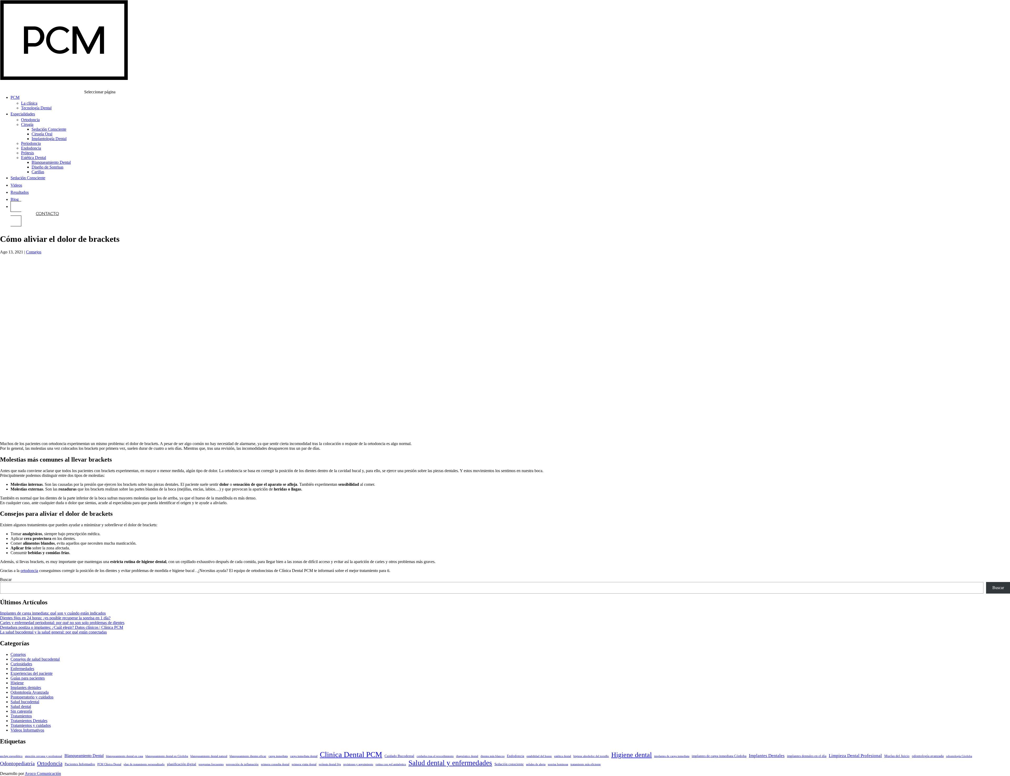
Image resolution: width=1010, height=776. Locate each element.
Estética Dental (33, 157)
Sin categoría (21, 711)
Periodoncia (31, 143)
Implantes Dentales (767, 755)
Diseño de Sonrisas (47, 167)
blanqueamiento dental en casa (124, 756)
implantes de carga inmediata (671, 756)
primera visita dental (304, 764)
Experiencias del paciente (32, 673)
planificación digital (181, 764)
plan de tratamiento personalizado (144, 764)
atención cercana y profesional (43, 756)
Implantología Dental (49, 138)
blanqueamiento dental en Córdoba (166, 756)
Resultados (20, 192)
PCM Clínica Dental (109, 764)
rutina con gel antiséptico (391, 764)
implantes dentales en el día (806, 756)
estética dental (562, 756)
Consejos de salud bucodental (35, 659)
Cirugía (27, 124)
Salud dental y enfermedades (450, 763)
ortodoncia (29, 570)
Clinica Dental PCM (351, 754)
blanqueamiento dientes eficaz (248, 756)
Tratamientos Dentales (29, 720)
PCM (15, 97)
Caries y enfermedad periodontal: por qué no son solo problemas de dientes (62, 622)
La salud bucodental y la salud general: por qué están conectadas (53, 632)
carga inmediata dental (303, 756)
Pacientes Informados (80, 764)
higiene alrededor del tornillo (591, 756)
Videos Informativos (27, 730)
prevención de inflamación (242, 764)
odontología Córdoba (959, 756)
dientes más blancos (492, 756)
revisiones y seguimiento (358, 764)
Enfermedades (22, 668)
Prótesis (27, 153)
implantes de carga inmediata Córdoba (719, 756)
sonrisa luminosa (558, 764)
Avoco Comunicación (43, 773)
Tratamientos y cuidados (31, 725)
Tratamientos (21, 716)
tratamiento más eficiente (585, 764)
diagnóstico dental (467, 756)
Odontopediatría (17, 763)
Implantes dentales (26, 687)
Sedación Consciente (49, 129)
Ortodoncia (30, 120)
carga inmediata (278, 756)
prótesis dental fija (330, 764)
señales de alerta (536, 764)
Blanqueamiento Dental (51, 162)
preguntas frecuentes (211, 764)
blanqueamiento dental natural (208, 756)
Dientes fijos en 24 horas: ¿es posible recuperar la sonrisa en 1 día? (55, 618)
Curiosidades (21, 664)
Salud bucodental (25, 702)
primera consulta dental (275, 764)
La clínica (29, 103)
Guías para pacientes (28, 678)
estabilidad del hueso (539, 756)
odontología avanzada (928, 756)
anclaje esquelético (11, 756)
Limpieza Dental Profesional (855, 755)
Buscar (6, 579)
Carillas (38, 172)
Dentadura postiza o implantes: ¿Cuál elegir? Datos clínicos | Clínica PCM (61, 627)
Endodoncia (31, 148)
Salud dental (21, 706)
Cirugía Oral (42, 134)
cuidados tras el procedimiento (435, 756)
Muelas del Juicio (897, 756)
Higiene (17, 683)
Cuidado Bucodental (399, 756)
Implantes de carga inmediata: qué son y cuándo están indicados (53, 613)
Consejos (33, 252)
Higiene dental (631, 755)
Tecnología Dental (36, 108)
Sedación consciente (509, 764)
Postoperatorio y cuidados (32, 697)
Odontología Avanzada (30, 692)
